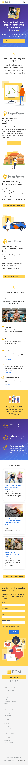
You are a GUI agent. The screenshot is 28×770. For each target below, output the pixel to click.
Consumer (7, 693)
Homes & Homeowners (10, 701)
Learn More (8, 334)
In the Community (9, 733)
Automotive (7, 695)
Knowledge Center (9, 713)
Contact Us (7, 740)
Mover (6, 697)
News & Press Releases (10, 731)
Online (6, 703)
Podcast (6, 719)
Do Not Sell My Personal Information (14, 757)
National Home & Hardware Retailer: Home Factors (13, 554)
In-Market (7, 699)
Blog (5, 717)
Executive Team (8, 729)
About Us (6, 726)
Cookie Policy (18, 759)
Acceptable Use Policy (9, 760)
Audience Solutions (9, 690)
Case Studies (7, 715)
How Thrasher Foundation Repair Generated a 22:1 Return (14, 487)
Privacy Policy (12, 759)
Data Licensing (8, 705)
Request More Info (9, 742)
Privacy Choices (6, 759)
